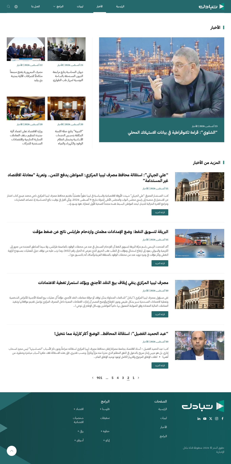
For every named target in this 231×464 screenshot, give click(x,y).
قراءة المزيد (160, 212)
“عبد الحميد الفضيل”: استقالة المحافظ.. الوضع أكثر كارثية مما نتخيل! (111, 334)
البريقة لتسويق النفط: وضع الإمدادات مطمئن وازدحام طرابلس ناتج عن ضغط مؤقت (100, 232)
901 (99, 378)
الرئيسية (120, 6)
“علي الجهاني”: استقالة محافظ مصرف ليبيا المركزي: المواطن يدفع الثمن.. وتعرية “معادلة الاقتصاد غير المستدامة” (88, 178)
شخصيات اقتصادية (78, 420)
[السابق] (138, 377)
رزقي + (80, 431)
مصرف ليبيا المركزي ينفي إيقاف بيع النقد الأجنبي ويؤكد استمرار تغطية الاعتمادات (103, 283)
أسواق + (79, 440)
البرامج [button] (60, 6)
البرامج (163, 436)
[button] (8, 6)
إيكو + (106, 440)
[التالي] (93, 377)
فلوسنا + (105, 409)
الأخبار (100, 6)
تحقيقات (105, 418)
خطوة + (105, 431)
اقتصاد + (79, 409)
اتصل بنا (35, 6)
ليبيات (80, 6)
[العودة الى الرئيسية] (211, 6)
